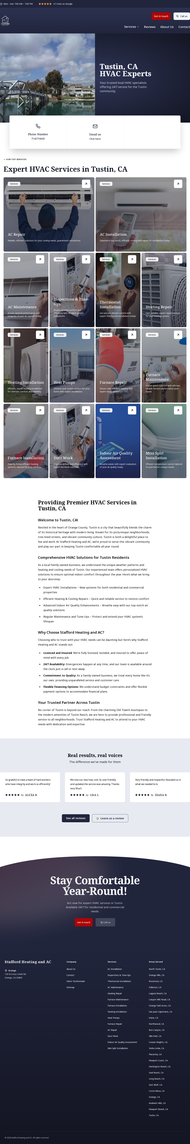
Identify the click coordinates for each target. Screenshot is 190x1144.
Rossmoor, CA (156, 981)
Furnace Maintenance (118, 999)
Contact (184, 27)
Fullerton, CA (155, 987)
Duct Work (113, 1036)
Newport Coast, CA (158, 1060)
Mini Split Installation (118, 1048)
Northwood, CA (156, 1023)
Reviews (150, 27)
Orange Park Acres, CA (160, 1005)
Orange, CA (154, 1097)
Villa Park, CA (155, 1036)
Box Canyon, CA (156, 1030)
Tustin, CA (154, 1115)
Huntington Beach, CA (159, 1066)
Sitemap (70, 987)
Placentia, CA (155, 1054)
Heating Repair (115, 993)
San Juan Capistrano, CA (160, 1011)
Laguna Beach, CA (158, 993)
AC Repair (112, 1030)
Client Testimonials (75, 981)
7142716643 (38, 138)
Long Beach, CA (156, 1078)
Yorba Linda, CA (156, 1048)
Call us (183, 16)
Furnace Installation (117, 1005)
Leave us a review (112, 818)
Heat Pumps (114, 1017)
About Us (167, 27)
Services (130, 27)
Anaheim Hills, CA (157, 1103)
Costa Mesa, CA (156, 1090)
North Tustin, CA (157, 969)
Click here (95, 138)
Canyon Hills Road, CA (159, 999)
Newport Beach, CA (158, 1109)
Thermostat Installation (119, 981)
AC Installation (115, 969)
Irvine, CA (153, 1017)
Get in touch (161, 16)
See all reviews (76, 818)
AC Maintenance (116, 987)
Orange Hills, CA (156, 975)
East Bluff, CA (155, 1084)
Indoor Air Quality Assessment (122, 1042)
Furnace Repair (115, 1023)
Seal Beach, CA (156, 1072)
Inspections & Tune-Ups (119, 975)
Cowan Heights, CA (158, 1042)
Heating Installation (117, 1011)
